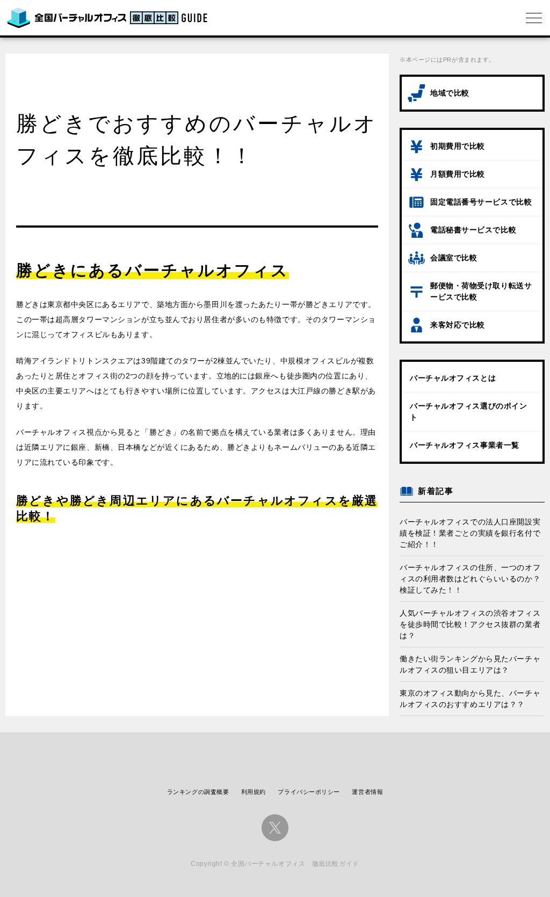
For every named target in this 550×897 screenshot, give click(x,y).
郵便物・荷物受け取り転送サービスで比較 (481, 291)
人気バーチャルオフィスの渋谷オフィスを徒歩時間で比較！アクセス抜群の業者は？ (470, 624)
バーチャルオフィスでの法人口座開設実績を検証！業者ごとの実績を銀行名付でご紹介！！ (470, 533)
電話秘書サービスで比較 (473, 229)
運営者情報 (367, 792)
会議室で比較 (453, 257)
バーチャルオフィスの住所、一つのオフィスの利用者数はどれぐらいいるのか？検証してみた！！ (470, 578)
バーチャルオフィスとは (453, 378)
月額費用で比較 (457, 174)
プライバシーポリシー (309, 792)
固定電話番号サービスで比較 (481, 202)
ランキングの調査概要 (198, 792)
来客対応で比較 (457, 324)
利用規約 (253, 792)
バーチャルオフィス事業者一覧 (464, 445)
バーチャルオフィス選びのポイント (468, 411)
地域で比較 (449, 93)
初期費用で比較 (457, 146)
